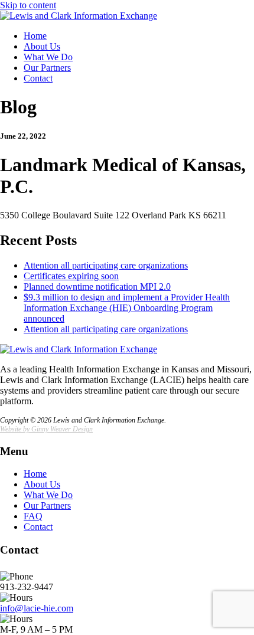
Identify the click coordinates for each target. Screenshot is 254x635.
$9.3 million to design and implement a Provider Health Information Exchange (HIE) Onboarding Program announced (127, 307)
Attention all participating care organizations (106, 265)
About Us (42, 46)
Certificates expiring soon (71, 276)
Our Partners (47, 68)
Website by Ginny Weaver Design (46, 429)
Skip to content (28, 5)
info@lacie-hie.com (36, 608)
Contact (38, 78)
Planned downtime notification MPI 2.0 (97, 287)
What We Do (48, 57)
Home (35, 36)
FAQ (33, 516)
